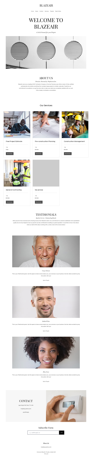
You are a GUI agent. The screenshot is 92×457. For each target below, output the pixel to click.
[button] (10, 153)
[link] (17, 141)
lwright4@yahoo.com (26, 408)
